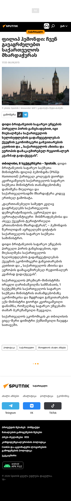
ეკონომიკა (63, 396)
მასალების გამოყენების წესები (22, 432)
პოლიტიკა (9, 347)
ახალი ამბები (10, 396)
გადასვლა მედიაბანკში (50, 108)
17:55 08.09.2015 (10, 62)
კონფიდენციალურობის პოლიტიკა (24, 442)
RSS (26, 437)
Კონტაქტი (33, 427)
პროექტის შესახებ (13, 427)
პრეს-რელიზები (12, 437)
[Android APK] (13, 466)
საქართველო (26, 347)
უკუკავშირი (9, 455)
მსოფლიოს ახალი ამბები (52, 347)
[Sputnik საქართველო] (11, 27)
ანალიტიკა (29, 396)
